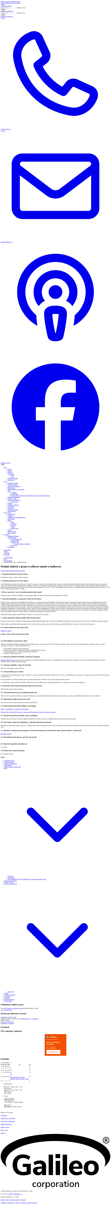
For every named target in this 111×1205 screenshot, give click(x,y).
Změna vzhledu (5, 1200)
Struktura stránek (14, 1200)
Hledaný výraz (21, 7)
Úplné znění (21, 570)
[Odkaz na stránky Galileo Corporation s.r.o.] (55, 1188)
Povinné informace (9, 999)
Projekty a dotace (9, 882)
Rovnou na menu (15, 1)
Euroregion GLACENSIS (8, 1118)
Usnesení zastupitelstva (10, 763)
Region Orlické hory (6, 1124)
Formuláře (7, 998)
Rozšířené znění (13, 570)
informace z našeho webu (14, 1008)
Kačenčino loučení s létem (17, 1077)
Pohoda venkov (5, 1127)
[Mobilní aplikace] (55, 351)
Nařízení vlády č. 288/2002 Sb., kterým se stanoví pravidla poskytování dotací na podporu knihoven (28, 712)
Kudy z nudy (4, 1130)
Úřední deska (7, 765)
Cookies (17, 1203)
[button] (5, 467)
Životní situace (8, 560)
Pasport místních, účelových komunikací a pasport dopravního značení (27, 879)
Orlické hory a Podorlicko (8, 1121)
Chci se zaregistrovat (6, 1010)
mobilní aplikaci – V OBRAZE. (29, 1019)
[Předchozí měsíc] (1, 1063)
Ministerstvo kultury (6, 631)
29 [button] (11, 1074)
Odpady (6, 993)
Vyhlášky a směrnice (9, 995)
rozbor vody (11, 991)
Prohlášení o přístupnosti (7, 1203)
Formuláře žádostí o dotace (8, 660)
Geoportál (10, 876)
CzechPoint (4, 1115)
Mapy (5, 768)
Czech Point (7, 996)
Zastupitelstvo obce (9, 760)
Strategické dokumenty (10, 881)
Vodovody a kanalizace (10, 884)
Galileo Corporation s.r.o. (15, 1194)
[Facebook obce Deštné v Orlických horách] (55, 461)
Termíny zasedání (9, 762)
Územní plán (11, 877)
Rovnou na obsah (5, 1)
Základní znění (5, 570)
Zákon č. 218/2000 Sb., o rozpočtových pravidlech (15, 709)
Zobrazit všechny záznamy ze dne (19, 1079)
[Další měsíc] (9, 1063)
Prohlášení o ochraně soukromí (28, 1203)
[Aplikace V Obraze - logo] (8, 1017)
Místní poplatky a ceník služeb (12, 767)
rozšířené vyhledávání (7, 11)
